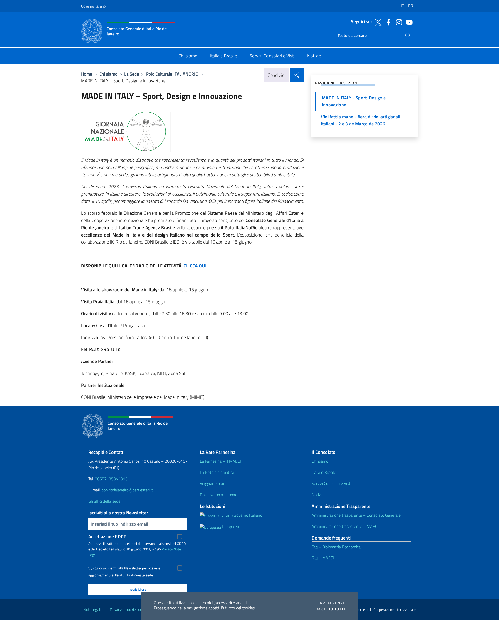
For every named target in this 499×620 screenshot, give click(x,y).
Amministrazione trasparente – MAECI (345, 526)
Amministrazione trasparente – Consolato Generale (356, 515)
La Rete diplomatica (217, 472)
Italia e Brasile (324, 472)
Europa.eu (230, 526)
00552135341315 (111, 479)
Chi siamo (108, 74)
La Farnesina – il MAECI (220, 461)
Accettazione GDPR (107, 536)
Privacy (167, 549)
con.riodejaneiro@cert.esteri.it (127, 490)
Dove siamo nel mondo (219, 494)
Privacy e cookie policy (128, 609)
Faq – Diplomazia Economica (336, 547)
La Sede (131, 74)
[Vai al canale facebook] (387, 22)
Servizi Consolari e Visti (331, 483)
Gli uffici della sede (104, 501)
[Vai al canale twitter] (377, 22)
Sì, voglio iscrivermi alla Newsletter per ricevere (124, 568)
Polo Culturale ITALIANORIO (172, 74)
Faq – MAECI (323, 558)
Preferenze (332, 603)
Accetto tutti (331, 609)
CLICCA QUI (194, 265)
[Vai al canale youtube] (408, 22)
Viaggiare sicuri (212, 483)
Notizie (318, 494)
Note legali (92, 609)
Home (86, 74)
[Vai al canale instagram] (397, 22)
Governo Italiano (93, 6)
